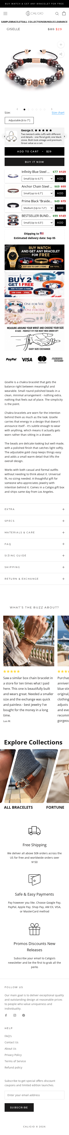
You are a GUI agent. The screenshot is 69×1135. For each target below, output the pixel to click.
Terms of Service (15, 1061)
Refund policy (13, 1067)
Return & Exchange (22, 578)
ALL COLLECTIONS (33, 21)
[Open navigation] (5, 13)
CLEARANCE (60, 21)
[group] (24, 779)
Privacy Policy (13, 1055)
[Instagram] (14, 1015)
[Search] (57, 13)
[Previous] (17, 109)
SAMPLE (5, 21)
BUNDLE (49, 21)
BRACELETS (16, 21)
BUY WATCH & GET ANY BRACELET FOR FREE (34, 3)
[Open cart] (64, 13)
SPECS (10, 520)
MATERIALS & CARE (20, 532)
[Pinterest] (23, 1015)
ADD (60, 178)
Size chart (58, 112)
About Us (10, 1048)
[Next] (51, 109)
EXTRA (10, 509)
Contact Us (11, 1042)
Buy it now (34, 161)
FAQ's (8, 1036)
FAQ (8, 544)
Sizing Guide (16, 555)
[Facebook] (6, 1015)
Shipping (12, 567)
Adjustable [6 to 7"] (19, 120)
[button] (4, 136)
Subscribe (19, 1107)
